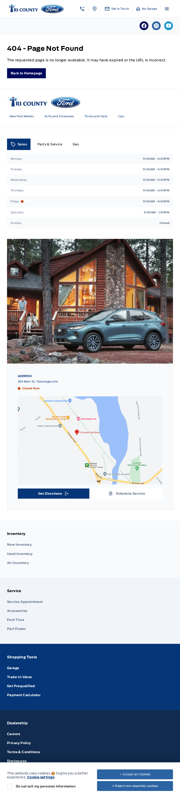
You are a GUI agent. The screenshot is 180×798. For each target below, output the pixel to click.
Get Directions (53, 495)
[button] (82, 8)
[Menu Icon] (166, 8)
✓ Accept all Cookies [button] (135, 774)
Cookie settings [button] (41, 777)
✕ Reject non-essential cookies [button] (135, 786)
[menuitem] (90, 549)
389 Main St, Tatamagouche (38, 381)
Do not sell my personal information (46, 786)
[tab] (19, 144)
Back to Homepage (26, 73)
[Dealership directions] (90, 440)
